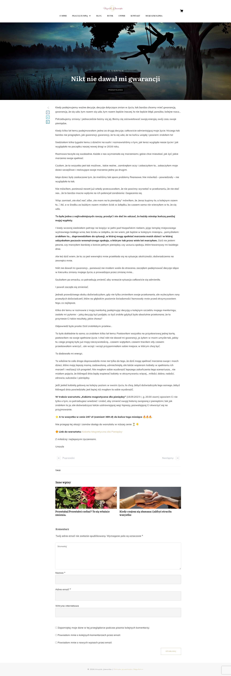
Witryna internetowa (67, 605)
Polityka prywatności (123, 669)
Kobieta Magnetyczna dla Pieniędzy (102, 431)
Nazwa (60, 572)
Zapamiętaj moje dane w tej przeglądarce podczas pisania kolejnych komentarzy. (104, 627)
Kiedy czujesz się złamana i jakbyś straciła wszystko (150, 503)
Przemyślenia (115, 90)
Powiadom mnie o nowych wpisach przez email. (85, 642)
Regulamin (138, 669)
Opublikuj (171, 651)
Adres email (63, 589)
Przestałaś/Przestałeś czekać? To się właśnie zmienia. (86, 503)
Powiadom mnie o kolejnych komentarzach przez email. (89, 635)
